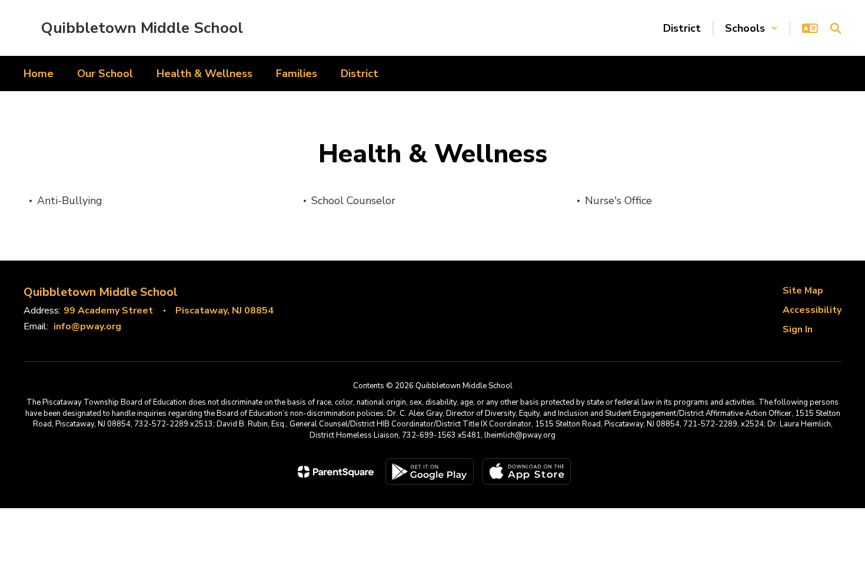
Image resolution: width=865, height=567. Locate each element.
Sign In (798, 329)
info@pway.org (87, 326)
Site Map (803, 290)
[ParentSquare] (336, 472)
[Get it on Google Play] (429, 471)
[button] (751, 28)
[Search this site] (835, 28)
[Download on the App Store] (527, 471)
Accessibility (812, 309)
